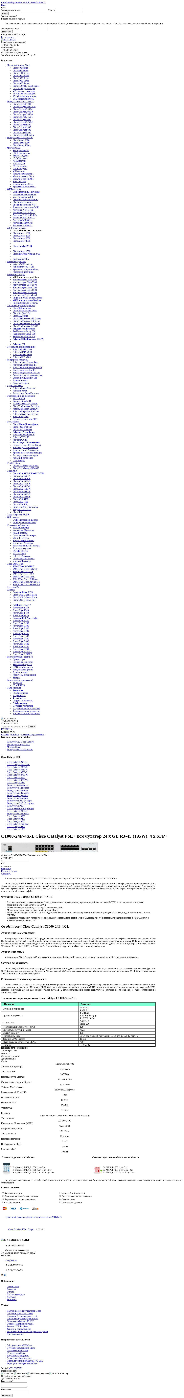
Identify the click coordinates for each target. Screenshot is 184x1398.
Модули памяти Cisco (23, 176)
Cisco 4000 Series (21, 83)
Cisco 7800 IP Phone (22, 427)
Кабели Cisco (19, 181)
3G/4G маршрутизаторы (24, 96)
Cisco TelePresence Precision (26, 406)
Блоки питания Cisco (23, 184)
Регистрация (7, 37)
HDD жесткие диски (23, 667)
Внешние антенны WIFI (24, 204)
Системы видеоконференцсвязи (22, 1318)
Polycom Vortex (20, 390)
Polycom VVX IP (21, 437)
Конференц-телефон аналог (26, 372)
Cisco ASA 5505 (20, 502)
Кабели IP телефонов (23, 458)
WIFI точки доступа (16, 228)
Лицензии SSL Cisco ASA (25, 507)
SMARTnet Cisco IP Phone (25, 579)
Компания (6, 2)
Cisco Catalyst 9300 (22, 127)
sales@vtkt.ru (11, 1260)
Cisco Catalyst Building (23, 135)
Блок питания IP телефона (25, 450)
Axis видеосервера (22, 548)
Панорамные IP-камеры (24, 535)
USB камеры (19, 460)
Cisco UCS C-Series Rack (25, 595)
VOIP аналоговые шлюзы (25, 520)
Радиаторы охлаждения (24, 675)
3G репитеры (19, 695)
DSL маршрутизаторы (23, 99)
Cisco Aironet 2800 (21, 235)
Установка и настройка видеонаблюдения (27, 1331)
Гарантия (15, 2)
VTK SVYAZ (15, 1368)
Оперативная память (23, 662)
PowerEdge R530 (21, 636)
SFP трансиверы (21, 150)
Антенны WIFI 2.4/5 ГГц (25, 215)
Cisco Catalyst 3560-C (23, 117)
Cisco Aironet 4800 (21, 241)
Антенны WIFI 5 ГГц (23, 210)
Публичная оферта (16, 1294)
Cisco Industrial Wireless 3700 (26, 254)
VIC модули (18, 171)
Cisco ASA (12, 471)
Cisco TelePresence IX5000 (25, 326)
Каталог (15, 734)
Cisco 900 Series (20, 70)
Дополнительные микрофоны (27, 375)
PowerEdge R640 (21, 644)
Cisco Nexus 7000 (21, 140)
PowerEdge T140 (21, 607)
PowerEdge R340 (21, 628)
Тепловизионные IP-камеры (26, 545)
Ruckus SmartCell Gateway (25, 303)
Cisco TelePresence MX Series (27, 318)
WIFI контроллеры (16, 274)
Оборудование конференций (21, 396)
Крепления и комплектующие (27, 452)
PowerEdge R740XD (22, 654)
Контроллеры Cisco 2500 (25, 279)
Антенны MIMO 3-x (22, 223)
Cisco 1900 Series (21, 75)
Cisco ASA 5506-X (21, 476)
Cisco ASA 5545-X (21, 491)
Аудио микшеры (15, 385)
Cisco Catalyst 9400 (22, 130)
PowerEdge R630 (21, 641)
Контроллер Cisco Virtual (25, 295)
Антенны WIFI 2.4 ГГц (24, 212)
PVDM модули (20, 166)
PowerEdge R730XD (22, 651)
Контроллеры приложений (20, 680)
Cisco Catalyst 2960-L (23, 109)
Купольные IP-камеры (23, 530)
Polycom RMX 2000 (22, 352)
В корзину (6, 868)
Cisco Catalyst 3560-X (23, 114)
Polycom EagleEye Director (25, 414)
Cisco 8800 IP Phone (22, 429)
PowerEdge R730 (21, 646)
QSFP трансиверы (21, 153)
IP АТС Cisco (13, 463)
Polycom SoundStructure (24, 388)
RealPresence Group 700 (24, 336)
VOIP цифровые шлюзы (24, 522)
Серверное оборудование (19, 1358)
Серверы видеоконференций (21, 347)
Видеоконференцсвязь (18, 1355)
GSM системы (14, 688)
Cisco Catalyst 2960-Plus (24, 106)
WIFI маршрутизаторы (24, 93)
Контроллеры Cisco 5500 (25, 285)
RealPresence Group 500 (24, 334)
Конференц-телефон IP (24, 370)
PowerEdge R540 (21, 638)
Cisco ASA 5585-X (21, 496)
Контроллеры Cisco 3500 (25, 282)
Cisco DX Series (20, 316)
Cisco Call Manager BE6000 (26, 468)
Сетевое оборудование (32, 734)
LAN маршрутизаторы (24, 88)
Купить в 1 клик (9, 871)
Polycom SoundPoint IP (23, 434)
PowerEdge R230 (21, 620)
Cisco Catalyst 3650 (22, 119)
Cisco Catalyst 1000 (22, 104)
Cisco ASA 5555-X (21, 494)
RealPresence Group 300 (24, 331)
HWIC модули (20, 158)
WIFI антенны (14, 189)
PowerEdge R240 (21, 623)
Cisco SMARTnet (15, 564)
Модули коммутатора (23, 173)
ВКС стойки (19, 398)
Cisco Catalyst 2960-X (23, 111)
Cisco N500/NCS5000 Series (26, 86)
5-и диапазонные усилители (26, 713)
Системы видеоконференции (21, 305)
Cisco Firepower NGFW (18, 514)
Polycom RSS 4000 (22, 357)
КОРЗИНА (6, 729)
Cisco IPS (17, 512)
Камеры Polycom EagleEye (25, 409)
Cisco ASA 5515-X (21, 483)
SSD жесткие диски (22, 664)
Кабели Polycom (20, 416)
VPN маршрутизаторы (24, 91)
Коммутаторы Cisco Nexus (20, 137)
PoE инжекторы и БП (23, 266)
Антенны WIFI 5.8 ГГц (24, 217)
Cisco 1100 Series (21, 73)
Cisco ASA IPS (20, 504)
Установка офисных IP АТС (20, 1321)
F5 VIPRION (19, 685)
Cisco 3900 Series (21, 81)
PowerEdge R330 (21, 626)
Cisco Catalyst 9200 (22, 124)
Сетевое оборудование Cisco (21, 1348)
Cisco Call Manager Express (26, 465)
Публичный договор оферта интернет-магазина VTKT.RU (33, 1217)
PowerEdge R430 (21, 631)
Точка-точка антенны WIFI (26, 207)
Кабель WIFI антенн (22, 264)
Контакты (41, 2)
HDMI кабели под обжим (25, 403)
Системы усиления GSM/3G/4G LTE (25, 1361)
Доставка (31, 2)
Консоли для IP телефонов (25, 447)
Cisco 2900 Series (21, 78)
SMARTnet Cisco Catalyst (25, 569)
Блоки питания (20, 380)
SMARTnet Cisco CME (24, 576)
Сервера (11, 589)
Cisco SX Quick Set (22, 313)
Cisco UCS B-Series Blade (25, 597)
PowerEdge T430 (21, 613)
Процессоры (19, 659)
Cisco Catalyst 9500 (22, 132)
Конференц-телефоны (17, 359)
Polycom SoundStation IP (24, 365)
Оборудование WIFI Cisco (19, 1345)
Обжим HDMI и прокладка (20, 1324)
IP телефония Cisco (16, 1353)
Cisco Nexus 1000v (22, 145)
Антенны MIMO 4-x (22, 225)
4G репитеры (19, 698)
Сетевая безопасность (17, 1350)
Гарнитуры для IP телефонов (27, 445)
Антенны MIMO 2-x (22, 220)
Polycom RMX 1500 (22, 349)
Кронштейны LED (22, 401)
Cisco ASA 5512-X (21, 481)
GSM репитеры (20, 693)
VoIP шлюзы (13, 517)
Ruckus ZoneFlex (21, 259)
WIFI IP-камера (20, 551)
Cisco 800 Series (20, 68)
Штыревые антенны (22, 202)
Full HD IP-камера (21, 556)
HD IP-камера (19, 553)
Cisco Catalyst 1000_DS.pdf (21, 1229)
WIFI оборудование (16, 261)
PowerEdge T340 (21, 610)
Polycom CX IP (20, 440)
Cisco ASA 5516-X (21, 486)
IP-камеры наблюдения (18, 525)
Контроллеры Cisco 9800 (25, 292)
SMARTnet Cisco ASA (23, 574)
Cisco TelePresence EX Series (26, 321)
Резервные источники (23, 272)
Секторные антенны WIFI (25, 199)
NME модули (19, 161)
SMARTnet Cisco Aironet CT (26, 582)
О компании (13, 1286)
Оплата (23, 2)
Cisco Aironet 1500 (21, 251)
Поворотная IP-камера (23, 558)
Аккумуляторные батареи (25, 455)
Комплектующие (21, 383)
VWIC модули (20, 168)
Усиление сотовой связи (19, 1329)
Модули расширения (23, 669)
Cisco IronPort (13, 587)
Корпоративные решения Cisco (22, 1363)
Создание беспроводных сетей (22, 1316)
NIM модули (19, 163)
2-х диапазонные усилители (26, 708)
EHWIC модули (20, 155)
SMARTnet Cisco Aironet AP (26, 584)
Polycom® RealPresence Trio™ (27, 367)
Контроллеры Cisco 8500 (25, 290)
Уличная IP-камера (22, 561)
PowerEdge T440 (21, 615)
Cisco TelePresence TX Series (26, 323)
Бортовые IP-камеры (23, 543)
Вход (3, 5)
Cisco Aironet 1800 (21, 233)
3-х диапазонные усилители (26, 711)
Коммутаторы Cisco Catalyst (20, 101)
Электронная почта (10, 10)
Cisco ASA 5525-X (21, 489)
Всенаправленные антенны (26, 192)
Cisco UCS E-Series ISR (24, 600)
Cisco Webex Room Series (25, 310)
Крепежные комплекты (24, 186)
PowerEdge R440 (21, 633)
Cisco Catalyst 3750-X (23, 122)
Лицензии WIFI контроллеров (27, 297)
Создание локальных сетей (20, 1313)
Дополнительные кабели (25, 378)
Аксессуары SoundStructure (26, 393)
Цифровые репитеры (23, 700)
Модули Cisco (13, 148)
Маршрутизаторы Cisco (18, 65)
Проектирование (15, 1334)
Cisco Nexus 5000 (21, 142)
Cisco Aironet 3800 (21, 238)
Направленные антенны (24, 194)
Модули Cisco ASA (22, 509)
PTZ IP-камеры (20, 533)
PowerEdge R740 (21, 649)
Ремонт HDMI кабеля (17, 1326)
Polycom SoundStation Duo (25, 362)
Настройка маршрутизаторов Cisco (24, 1311)
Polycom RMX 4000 (22, 354)
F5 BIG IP (17, 682)
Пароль (51, 10)
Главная (5, 734)
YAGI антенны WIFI (23, 197)
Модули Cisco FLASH (23, 179)
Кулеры (16, 677)
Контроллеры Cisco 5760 (25, 287)
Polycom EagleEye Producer (26, 411)
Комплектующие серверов (20, 657)
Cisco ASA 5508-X (21, 478)
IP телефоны (13, 421)
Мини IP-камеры (21, 538)
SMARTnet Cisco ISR (23, 571)
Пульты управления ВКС (25, 419)
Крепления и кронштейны (26, 269)
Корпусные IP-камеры (23, 540)
